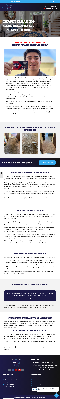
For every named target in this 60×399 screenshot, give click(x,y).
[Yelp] (56, 1)
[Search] (22, 370)
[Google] (9, 370)
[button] (2, 7)
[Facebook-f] (53, 1)
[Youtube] (19, 370)
